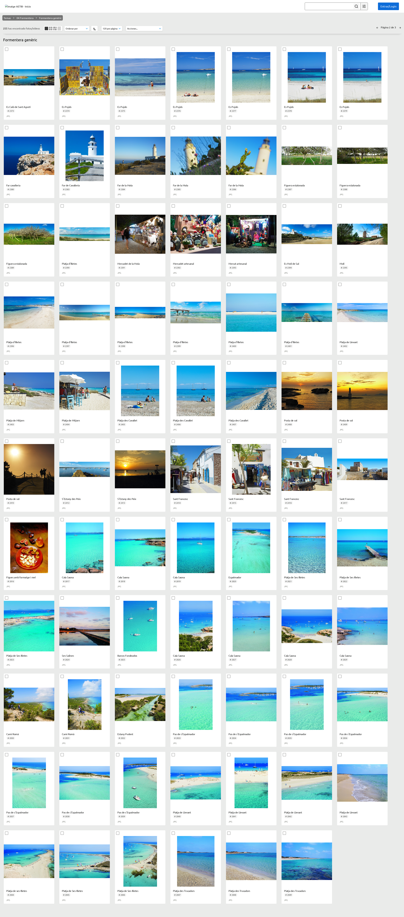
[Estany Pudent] (140, 704)
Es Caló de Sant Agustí (18, 106)
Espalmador (235, 577)
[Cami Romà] (29, 704)
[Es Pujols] (84, 77)
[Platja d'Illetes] (84, 234)
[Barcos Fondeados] (140, 626)
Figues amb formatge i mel (21, 577)
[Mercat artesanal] (251, 234)
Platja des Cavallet (127, 420)
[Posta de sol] (307, 391)
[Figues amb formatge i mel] (29, 547)
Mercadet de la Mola (128, 263)
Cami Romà (12, 734)
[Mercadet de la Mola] (140, 234)
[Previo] (377, 27)
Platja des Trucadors (184, 890)
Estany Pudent (125, 734)
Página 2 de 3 (389, 27)
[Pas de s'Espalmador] (195, 704)
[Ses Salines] (84, 626)
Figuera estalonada (294, 185)
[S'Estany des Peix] (84, 469)
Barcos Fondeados (127, 655)
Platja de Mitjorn (15, 420)
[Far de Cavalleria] (84, 156)
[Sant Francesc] (195, 469)
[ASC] (94, 28)
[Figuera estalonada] (307, 156)
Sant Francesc (180, 498)
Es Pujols (66, 106)
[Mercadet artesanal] (195, 234)
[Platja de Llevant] (362, 312)
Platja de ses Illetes (16, 890)
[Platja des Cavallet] (140, 391)
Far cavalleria (13, 185)
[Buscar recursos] (356, 6)
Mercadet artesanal (183, 263)
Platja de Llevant (349, 342)
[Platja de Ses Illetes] (307, 547)
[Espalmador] (251, 547)
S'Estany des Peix (71, 498)
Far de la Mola (125, 185)
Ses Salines (68, 655)
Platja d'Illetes (69, 263)
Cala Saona (68, 577)
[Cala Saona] (84, 547)
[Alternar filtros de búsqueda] (364, 6)
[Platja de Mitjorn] (29, 391)
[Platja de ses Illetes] (29, 861)
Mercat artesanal (238, 263)
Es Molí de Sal (291, 263)
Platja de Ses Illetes (294, 577)
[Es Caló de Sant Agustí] (29, 77)
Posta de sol (290, 420)
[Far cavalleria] (29, 156)
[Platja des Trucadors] (195, 861)
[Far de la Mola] (140, 156)
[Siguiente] (400, 27)
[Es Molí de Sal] (307, 234)
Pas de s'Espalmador (184, 734)
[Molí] (362, 234)
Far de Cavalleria (71, 185)
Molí (342, 263)
